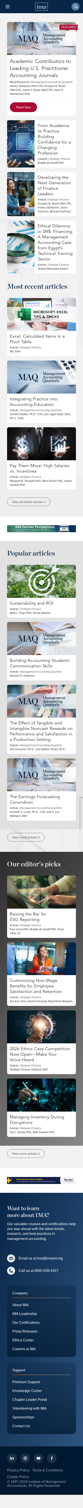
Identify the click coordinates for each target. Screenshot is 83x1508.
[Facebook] (52, 1458)
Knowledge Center (27, 1391)
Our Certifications (26, 1322)
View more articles (25, 837)
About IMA (20, 1305)
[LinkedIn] (12, 1458)
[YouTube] (38, 1458)
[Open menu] (8, 7)
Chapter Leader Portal (29, 1399)
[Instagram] (25, 1458)
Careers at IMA (24, 1349)
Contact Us (21, 1426)
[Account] (75, 7)
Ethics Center (23, 1340)
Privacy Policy (18, 1470)
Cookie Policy (18, 1477)
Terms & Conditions (47, 1470)
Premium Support (26, 1382)
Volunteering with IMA (29, 1408)
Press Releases (24, 1331)
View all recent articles (27, 502)
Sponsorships (23, 1417)
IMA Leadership (24, 1314)
